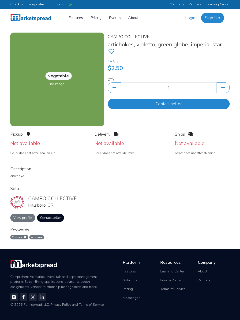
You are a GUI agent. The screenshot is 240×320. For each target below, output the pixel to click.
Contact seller (169, 104)
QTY (111, 79)
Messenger (131, 297)
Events (115, 17)
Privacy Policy (170, 280)
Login (190, 18)
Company (177, 4)
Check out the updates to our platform (39, 4)
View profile (22, 217)
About (133, 17)
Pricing (95, 17)
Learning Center (218, 4)
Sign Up (212, 18)
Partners (195, 4)
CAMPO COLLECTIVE (129, 37)
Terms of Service (172, 289)
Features (75, 17)
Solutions (130, 280)
